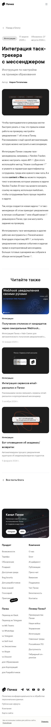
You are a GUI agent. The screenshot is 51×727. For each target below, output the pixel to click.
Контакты (33, 598)
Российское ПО (36, 644)
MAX (22, 531)
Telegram (11, 531)
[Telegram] (22, 689)
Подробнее (7, 723)
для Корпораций (10, 667)
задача (34, 206)
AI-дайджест (35, 562)
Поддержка (34, 582)
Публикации (34, 567)
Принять (44, 722)
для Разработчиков (11, 672)
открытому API (21, 239)
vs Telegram (7, 636)
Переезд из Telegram (12, 620)
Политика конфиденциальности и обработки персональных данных (23, 698)
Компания (6, 708)
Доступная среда (10, 572)
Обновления (8, 562)
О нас (31, 551)
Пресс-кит (33, 572)
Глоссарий (7, 593)
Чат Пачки (33, 588)
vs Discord (6, 657)
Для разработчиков (11, 582)
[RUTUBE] (38, 690)
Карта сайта (7, 713)
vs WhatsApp (8, 631)
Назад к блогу (13, 28)
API (29, 160)
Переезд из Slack (10, 615)
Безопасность (35, 593)
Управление (34, 628)
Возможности (8, 551)
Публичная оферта (11, 704)
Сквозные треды (36, 639)
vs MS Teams (8, 625)
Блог (31, 556)
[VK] (28, 690)
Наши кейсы (34, 623)
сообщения (18, 214)
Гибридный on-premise (36, 656)
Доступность (35, 649)
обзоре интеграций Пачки (15, 256)
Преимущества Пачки (36, 616)
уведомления (9, 135)
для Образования (10, 662)
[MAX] (43, 689)
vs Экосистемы (9, 646)
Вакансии (33, 577)
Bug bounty (7, 577)
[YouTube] (33, 690)
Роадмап (6, 567)
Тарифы (6, 556)
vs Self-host (7, 641)
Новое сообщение (33, 164)
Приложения (8, 598)
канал (42, 214)
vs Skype (6, 651)
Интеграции (34, 634)
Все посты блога (15, 480)
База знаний (7, 588)
